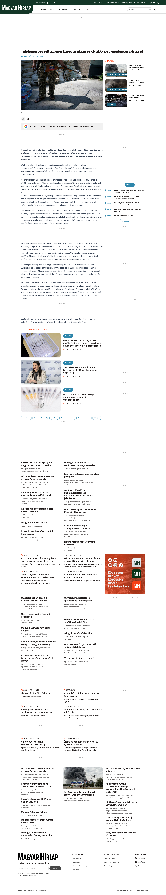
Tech (111, 104)
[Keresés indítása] (150, 9)
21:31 (109, 190)
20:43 (109, 203)
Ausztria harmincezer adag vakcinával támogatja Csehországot (78, 397)
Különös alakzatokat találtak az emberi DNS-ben (128, 210)
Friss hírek (42, 3)
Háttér (73, 9)
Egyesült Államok (84, 418)
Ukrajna (96, 418)
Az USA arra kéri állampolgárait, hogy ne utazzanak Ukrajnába (136, 68)
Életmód (90, 9)
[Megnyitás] (37, 9)
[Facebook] (151, 3)
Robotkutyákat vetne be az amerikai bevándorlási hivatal (136, 97)
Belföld (43, 9)
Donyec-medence (67, 418)
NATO (54, 418)
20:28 (109, 209)
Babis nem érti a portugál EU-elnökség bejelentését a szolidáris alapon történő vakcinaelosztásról (82, 343)
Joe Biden (26, 418)
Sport (81, 9)
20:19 (109, 216)
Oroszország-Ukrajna (119, 74)
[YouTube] (154, 3)
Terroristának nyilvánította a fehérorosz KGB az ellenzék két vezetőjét (80, 370)
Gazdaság (63, 9)
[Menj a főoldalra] (16, 7)
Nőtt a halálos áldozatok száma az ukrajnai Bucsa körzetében (136, 83)
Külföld (53, 9)
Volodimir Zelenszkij (41, 418)
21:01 (109, 197)
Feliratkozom (55, 868)
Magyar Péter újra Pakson (123, 215)
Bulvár (99, 9)
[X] (158, 3)
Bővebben (125, 221)
